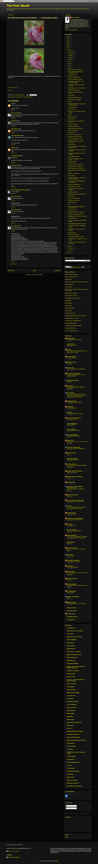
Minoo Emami (68, 303)
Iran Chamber (68, 286)
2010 (68, 43)
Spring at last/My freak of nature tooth (75, 501)
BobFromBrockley (71, 401)
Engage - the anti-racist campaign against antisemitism (76, 667)
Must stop (69, 363)
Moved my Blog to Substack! (73, 430)
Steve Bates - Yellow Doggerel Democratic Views (74, 487)
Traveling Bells (71, 768)
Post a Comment (13, 264)
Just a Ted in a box (72, 209)
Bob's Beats (70, 554)
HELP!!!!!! (69, 579)
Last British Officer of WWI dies (75, 166)
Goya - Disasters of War (71, 330)
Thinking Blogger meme (73, 156)
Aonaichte (69, 543)
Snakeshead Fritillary (73, 192)
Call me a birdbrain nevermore (75, 79)
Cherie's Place (70, 344)
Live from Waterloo (72, 704)
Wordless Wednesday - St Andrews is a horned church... (77, 104)
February (70, 248)
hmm (69, 204)
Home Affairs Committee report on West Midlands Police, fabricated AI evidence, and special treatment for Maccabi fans (77, 395)
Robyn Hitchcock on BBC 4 (74, 99)
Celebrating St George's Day (75, 136)
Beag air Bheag (71, 645)
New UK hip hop (70, 555)
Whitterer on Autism (72, 780)
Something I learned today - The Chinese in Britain (76, 82)
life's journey (70, 698)
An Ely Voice (70, 633)
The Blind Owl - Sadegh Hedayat (73, 320)
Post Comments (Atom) (37, 274)
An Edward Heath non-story (74, 97)
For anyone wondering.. (72, 407)
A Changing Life (71, 627)
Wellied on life (70, 777)
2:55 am (13, 152)
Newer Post (11, 270)
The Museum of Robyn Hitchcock (73, 325)
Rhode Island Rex (72, 161)
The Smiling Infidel (72, 610)
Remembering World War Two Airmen (76, 740)
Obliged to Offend (71, 607)
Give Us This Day (71, 683)
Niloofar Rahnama (69, 308)
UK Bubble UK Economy (73, 771)
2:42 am (13, 144)
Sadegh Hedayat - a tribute (71, 318)
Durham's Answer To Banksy (73, 561)
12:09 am (13, 126)
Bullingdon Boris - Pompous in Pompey (77, 216)
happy (68, 597)
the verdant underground (73, 560)
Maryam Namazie (71, 710)
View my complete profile (71, 29)
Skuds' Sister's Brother (73, 380)
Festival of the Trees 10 (73, 234)
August (70, 59)
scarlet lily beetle (27, 97)
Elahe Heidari (68, 279)
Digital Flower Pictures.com (74, 654)
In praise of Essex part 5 (74, 200)
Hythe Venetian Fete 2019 (72, 459)
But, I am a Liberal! (72, 529)
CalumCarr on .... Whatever (74, 651)
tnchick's (69, 765)
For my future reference (72, 419)
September (71, 57)
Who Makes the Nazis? (73, 783)
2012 (68, 38)
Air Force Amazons (72, 464)
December (71, 51)
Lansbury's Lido (71, 695)
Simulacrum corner (72, 116)
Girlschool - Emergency (73, 173)
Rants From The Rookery (73, 737)
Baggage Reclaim (71, 602)
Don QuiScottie (71, 542)
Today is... (70, 114)
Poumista (69, 505)
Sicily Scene (70, 385)
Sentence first (70, 367)
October (70, 55)
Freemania (69, 524)
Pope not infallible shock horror (75, 138)
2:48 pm (13, 261)
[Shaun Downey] (66, 796)
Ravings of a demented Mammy (75, 518)
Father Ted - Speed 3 (73, 130)
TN (12, 103)
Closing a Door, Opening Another (74, 530)
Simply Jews (70, 440)
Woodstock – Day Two (72, 345)
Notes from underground (73, 373)
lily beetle (18, 97)
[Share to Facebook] (34, 95)
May (69, 65)
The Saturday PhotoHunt (73, 762)
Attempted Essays (71, 512)
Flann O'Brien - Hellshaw (71, 295)
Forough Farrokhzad (70, 313)
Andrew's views (71, 613)
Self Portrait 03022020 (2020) (73, 436)
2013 (68, 36)
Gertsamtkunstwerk (72, 458)
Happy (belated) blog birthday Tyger (76, 223)
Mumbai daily (70, 719)
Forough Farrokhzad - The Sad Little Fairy (75, 315)
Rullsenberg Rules (71, 535)
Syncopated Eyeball (72, 434)
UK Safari (9, 90)
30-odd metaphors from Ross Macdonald (76, 369)
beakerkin (13, 147)
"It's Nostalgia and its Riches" (75, 476)
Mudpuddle (70, 716)
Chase (68, 454)
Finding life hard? (71, 362)
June (69, 63)
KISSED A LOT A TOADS (73, 692)
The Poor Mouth (18, 5)
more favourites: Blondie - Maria (75, 236)
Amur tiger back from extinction (75, 164)
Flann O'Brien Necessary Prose (72, 298)
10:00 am (13, 187)
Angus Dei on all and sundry (74, 636)
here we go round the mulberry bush (75, 519)
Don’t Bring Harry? (72, 75)
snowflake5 (70, 566)
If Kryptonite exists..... (73, 107)
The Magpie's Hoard (72, 616)
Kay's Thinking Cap (72, 578)
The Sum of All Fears (71, 514)
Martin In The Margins (72, 494)
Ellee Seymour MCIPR (72, 663)
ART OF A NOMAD (71, 639)
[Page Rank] (68, 267)
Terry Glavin (70, 749)
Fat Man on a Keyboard (73, 670)
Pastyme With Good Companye (75, 731)
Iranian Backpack (71, 689)
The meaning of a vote (72, 525)
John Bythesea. (71, 132)
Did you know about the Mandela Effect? (76, 448)
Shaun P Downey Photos (71, 276)
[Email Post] (27, 94)
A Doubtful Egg (71, 482)
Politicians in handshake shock (75, 214)
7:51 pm (13, 213)
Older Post (57, 270)
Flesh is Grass (70, 392)
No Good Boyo (71, 571)
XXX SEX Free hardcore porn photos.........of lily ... (75, 159)
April (69, 67)
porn (22, 97)
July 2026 (69, 381)
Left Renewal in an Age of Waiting (74, 402)
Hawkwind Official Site (70, 328)
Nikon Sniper (70, 725)
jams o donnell (14, 112)
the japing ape (70, 759)
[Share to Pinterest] (36, 95)
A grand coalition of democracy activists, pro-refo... (75, 72)
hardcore (13, 97)
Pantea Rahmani (69, 284)
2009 (68, 45)
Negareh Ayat (68, 305)
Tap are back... (71, 95)
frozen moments (71, 676)
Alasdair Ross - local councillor (75, 630)
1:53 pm (13, 222)
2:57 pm (13, 230)
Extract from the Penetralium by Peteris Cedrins (76, 281)
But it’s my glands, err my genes (75, 168)
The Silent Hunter (71, 356)
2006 (68, 252)
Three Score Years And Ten (74, 417)
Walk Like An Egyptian (72, 472)
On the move (70, 496)
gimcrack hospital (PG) (73, 596)
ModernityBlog (71, 713)
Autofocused (70, 642)
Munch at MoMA (70, 592)
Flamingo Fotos (71, 673)
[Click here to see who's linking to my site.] (13, 851)
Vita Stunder (70, 774)
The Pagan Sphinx (71, 591)
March (70, 246)
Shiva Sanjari (68, 310)
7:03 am (13, 200)
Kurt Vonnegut (71, 175)
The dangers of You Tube (74, 186)
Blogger (56, 861)
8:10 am (13, 162)
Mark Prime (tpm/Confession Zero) (19, 189)
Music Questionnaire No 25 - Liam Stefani (76, 603)
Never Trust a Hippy (72, 547)
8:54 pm (13, 110)
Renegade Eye (70, 743)
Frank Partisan (14, 128)
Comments (70, 808)
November (71, 53)
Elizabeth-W (14, 120)
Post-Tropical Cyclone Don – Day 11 (75, 413)
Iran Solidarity (70, 686)
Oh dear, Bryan (71, 144)
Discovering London (72, 657)
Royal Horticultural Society (12, 87)
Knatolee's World (71, 452)
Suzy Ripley (68, 300)
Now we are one (72, 232)
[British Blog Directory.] (76, 267)
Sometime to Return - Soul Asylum (76, 212)
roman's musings (71, 746)
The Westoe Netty (72, 218)
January (70, 250)
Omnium (69, 349)
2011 (68, 41)
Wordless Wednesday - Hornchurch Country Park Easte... (76, 178)
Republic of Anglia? (71, 424)
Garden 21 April (71, 109)
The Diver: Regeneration (74, 77)
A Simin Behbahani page (71, 323)
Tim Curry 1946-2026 (71, 357)
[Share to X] (33, 95)
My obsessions (71, 118)
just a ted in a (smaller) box (74, 134)
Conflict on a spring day (73, 90)
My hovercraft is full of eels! (74, 722)
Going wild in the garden (74, 198)
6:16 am (13, 193)
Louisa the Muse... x (72, 707)
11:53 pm (13, 118)
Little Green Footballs (72, 701)
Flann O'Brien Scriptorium (71, 293)
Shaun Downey (68, 794)
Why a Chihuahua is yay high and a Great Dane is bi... (76, 207)
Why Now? (69, 412)
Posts (68, 806)
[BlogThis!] (32, 95)
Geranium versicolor (73, 124)
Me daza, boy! (71, 196)
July (69, 61)
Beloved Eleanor (71, 648)
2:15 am (13, 132)
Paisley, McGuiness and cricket (75, 128)
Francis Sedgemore (72, 423)
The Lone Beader (71, 429)
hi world (68, 477)
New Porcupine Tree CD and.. (75, 69)
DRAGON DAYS (71, 338)
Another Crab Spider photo (74, 184)
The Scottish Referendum (72, 567)
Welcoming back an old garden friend (77, 194)
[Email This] (30, 95)
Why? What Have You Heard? (74, 786)
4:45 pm (13, 206)
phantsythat (70, 406)
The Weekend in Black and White (74, 339)
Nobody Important (71, 584)
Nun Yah (69, 728)
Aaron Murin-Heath (15, 155)
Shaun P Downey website (71, 274)
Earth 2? (70, 101)
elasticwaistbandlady (16, 135)
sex (32, 97)
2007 (68, 49)
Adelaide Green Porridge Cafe (74, 471)
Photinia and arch (72, 202)
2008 (68, 47)
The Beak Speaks (71, 756)
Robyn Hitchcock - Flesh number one (77, 88)
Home (34, 270)
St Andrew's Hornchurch (74, 126)
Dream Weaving (71, 660)
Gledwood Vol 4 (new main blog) (75, 500)
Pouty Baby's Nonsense (73, 734)
